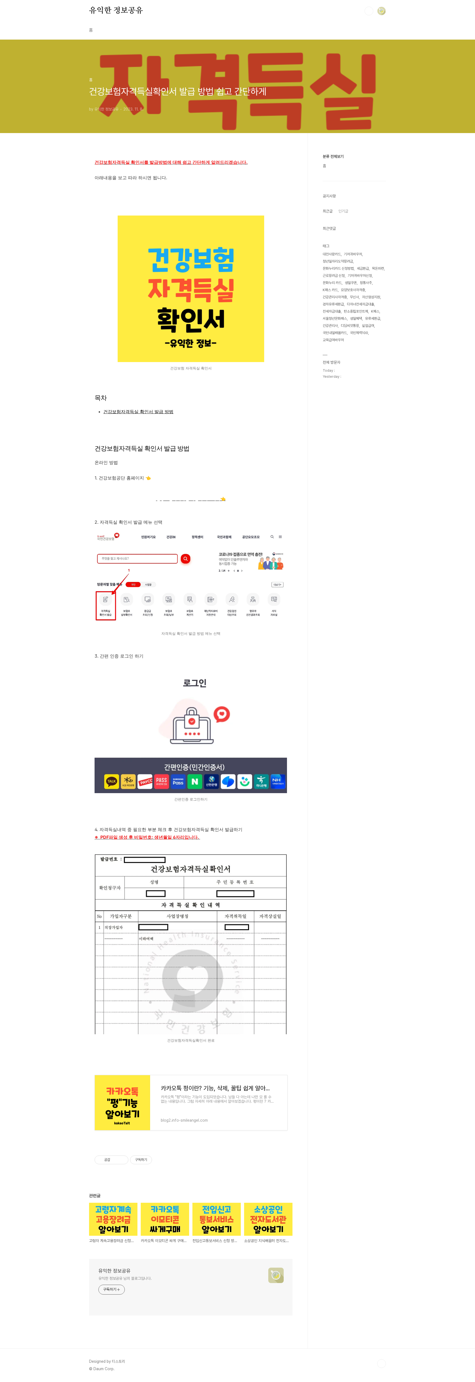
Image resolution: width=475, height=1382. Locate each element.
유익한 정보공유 (116, 11)
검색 (369, 11)
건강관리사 (330, 326)
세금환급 (363, 268)
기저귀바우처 (353, 254)
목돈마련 (378, 268)
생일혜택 (356, 318)
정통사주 (366, 283)
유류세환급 (372, 318)
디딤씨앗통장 (350, 326)
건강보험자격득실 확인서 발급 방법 (138, 411)
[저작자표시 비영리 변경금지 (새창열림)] (159, 1160)
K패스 (375, 311)
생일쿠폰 (351, 283)
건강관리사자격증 (335, 297)
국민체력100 (359, 333)
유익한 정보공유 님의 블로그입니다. (125, 1278)
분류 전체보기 (333, 156)
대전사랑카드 (332, 254)
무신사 (354, 297)
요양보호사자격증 (353, 290)
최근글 (328, 211)
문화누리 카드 (332, 283)
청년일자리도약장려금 (338, 261)
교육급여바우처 (333, 340)
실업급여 (368, 326)
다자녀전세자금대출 (360, 304)
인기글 (343, 211)
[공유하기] (115, 1160)
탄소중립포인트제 (356, 311)
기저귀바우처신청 (360, 276)
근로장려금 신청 (334, 276)
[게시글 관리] (122, 1160)
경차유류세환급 (333, 304)
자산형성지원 (371, 297)
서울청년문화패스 (335, 318)
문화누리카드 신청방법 (338, 268)
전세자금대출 (332, 311)
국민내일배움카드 (335, 333)
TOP (381, 1363)
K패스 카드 (330, 290)
